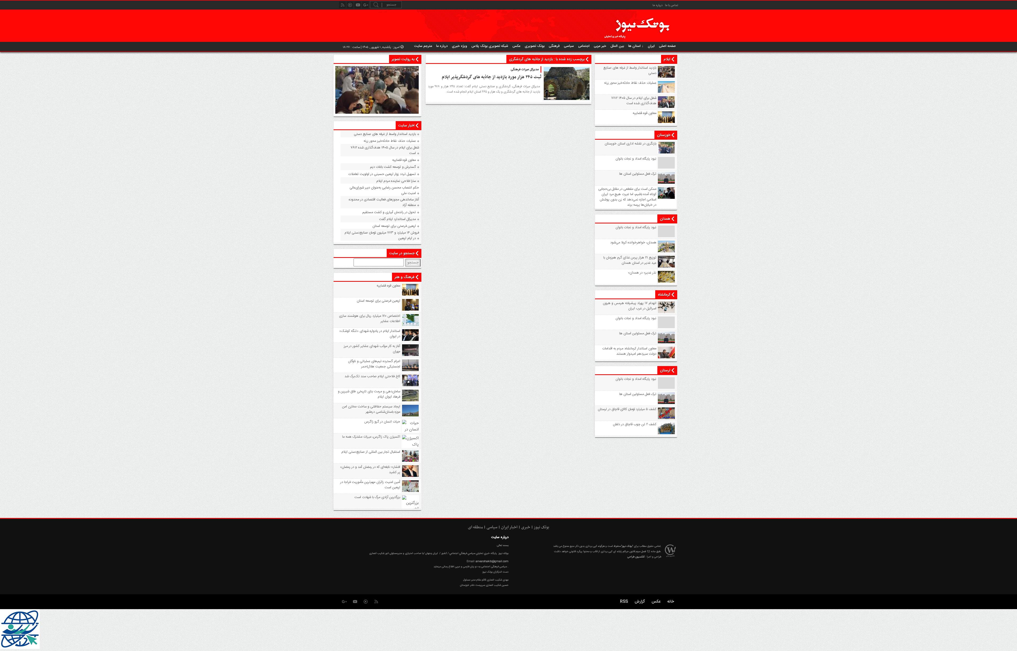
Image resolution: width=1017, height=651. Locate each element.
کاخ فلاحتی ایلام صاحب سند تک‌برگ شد (372, 376)
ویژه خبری (459, 46)
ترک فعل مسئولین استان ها (637, 174)
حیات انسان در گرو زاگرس (382, 421)
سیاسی (569, 46)
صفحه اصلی (667, 46)
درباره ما (658, 5)
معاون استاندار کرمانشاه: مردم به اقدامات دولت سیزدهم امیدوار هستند (629, 351)
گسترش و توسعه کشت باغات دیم (393, 167)
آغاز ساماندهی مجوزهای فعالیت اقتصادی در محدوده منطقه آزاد (384, 202)
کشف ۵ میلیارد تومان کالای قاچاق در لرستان (627, 409)
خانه (670, 601)
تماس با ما (671, 5)
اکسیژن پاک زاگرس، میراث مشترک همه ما (371, 436)
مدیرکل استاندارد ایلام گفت (397, 219)
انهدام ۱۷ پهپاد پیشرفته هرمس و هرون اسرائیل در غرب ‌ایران (629, 306)
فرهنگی (554, 46)
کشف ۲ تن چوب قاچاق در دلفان (634, 424)
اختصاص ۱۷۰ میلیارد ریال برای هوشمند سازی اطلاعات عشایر (369, 318)
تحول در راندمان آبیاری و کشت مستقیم (389, 212)
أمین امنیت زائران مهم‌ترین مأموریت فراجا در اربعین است (370, 485)
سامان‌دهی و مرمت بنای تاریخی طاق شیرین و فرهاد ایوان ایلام (369, 394)
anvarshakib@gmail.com (492, 561)
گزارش (640, 601)
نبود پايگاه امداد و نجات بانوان (635, 158)
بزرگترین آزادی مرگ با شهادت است (377, 497)
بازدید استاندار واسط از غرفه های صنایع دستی (629, 70)
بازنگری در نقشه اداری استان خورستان (630, 143)
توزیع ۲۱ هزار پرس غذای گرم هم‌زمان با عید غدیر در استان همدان (629, 260)
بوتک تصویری (535, 46)
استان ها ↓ (636, 46)
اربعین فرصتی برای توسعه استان (394, 226)
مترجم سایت (423, 46)
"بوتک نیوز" (627, 546)
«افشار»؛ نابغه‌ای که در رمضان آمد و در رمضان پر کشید (370, 469)
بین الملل (617, 46)
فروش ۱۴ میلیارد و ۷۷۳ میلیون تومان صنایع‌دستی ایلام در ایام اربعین (382, 235)
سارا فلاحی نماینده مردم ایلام (396, 181)
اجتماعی (584, 46)
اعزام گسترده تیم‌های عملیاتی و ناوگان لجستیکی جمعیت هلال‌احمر (374, 364)
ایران (651, 46)
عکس (516, 46)
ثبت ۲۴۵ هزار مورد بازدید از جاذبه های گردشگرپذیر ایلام (491, 77)
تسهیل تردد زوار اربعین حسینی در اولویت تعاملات (382, 174)
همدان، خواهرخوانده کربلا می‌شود (633, 242)
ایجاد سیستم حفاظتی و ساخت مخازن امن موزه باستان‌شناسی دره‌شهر (371, 409)
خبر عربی (600, 46)
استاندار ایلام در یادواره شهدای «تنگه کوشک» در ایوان (369, 333)
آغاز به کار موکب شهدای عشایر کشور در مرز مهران (372, 349)
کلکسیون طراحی (636, 557)
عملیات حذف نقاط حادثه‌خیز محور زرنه (630, 83)
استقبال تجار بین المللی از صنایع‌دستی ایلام (370, 452)
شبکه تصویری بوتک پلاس (489, 46)
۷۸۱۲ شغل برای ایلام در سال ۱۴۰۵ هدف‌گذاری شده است (634, 100)
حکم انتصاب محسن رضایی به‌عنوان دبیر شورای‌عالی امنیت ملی (384, 190)
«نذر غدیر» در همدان (642, 272)
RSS (624, 601)
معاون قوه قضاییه (644, 113)
